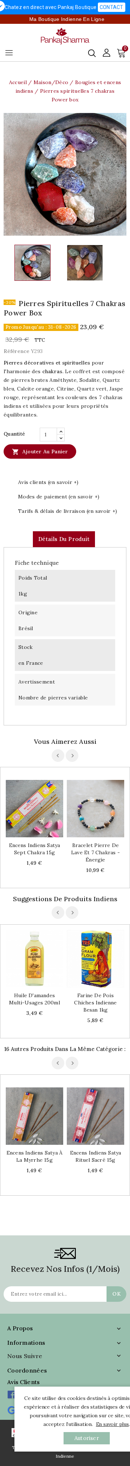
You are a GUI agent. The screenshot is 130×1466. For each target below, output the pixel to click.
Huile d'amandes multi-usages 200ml (34, 999)
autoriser (86, 1438)
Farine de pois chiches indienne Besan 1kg (95, 1002)
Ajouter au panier (40, 451)
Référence (17, 351)
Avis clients (23, 1382)
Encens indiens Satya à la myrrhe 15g (34, 1156)
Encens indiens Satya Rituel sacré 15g (95, 1156)
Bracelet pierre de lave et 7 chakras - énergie (95, 852)
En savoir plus (112, 1424)
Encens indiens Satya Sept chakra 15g (34, 849)
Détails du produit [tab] (64, 539)
